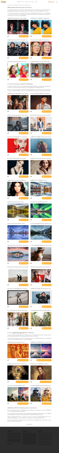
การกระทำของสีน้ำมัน (46, 381)
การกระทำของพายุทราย (22, 381)
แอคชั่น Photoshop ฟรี (18, 332)
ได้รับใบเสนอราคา (51, 1)
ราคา (29, 1)
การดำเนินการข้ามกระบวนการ (44, 360)
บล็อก (36, 1)
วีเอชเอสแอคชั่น (24, 36)
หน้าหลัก (18, 1)
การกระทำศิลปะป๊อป (23, 360)
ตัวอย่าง (26, 1)
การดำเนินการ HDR (23, 403)
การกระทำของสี (47, 403)
